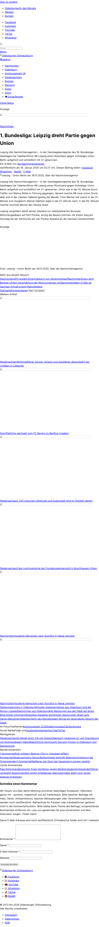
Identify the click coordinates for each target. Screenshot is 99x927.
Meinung (10, 85)
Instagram (10, 26)
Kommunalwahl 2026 (35, 726)
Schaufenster (15, 96)
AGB (7, 922)
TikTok (8, 33)
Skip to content (9, 1)
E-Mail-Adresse (10, 851)
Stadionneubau (55, 726)
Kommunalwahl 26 (15, 73)
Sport (8, 92)
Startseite (5, 290)
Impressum (11, 914)
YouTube (10, 30)
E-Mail (27, 171)
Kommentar (7, 839)
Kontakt (9, 15)
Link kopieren (39, 291)
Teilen (31, 291)
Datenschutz (12, 918)
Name (4, 845)
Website (4, 857)
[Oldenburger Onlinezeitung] (16, 870)
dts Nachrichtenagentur (30, 163)
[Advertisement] (49, 247)
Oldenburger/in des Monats (20, 8)
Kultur (8, 88)
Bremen (9, 81)
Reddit (17, 171)
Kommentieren (19, 290)
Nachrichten (12, 65)
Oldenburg (11, 69)
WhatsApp (11, 37)
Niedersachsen (13, 77)
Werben (9, 12)
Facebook (10, 22)
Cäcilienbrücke (72, 726)
